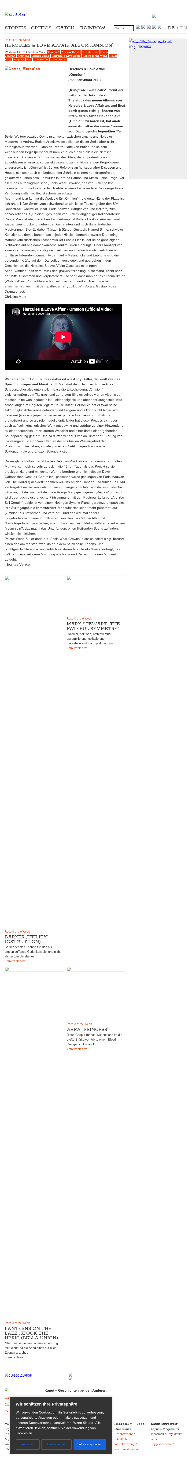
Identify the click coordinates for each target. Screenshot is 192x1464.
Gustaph (23, 56)
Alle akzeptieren (90, 1444)
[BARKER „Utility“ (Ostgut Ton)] (34, 752)
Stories (15, 28)
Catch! (65, 28)
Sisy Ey (19, 59)
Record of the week (95, 56)
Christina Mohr (35, 52)
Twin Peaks (58, 59)
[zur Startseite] (15, 14)
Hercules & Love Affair (66, 56)
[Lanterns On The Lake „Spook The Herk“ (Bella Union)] (34, 1143)
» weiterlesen (15, 961)
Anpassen (27, 1444)
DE (171, 28)
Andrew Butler (71, 52)
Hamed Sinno (40, 56)
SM (29, 59)
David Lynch (90, 52)
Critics (41, 28)
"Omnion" (53, 52)
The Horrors (41, 59)
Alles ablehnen (56, 1444)
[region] (60, 1425)
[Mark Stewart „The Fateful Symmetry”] (96, 595)
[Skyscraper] (158, 44)
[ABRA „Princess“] (96, 993)
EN (183, 28)
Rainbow (93, 28)
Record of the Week (17, 931)
